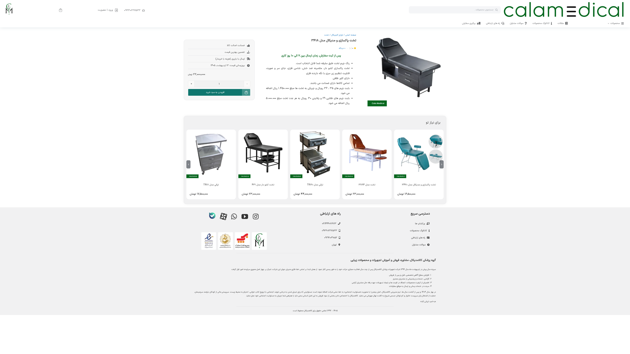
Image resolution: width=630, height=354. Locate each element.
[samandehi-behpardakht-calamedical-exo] (234, 234)
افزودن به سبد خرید (215, 92)
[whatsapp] (234, 216)
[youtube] (244, 216)
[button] (442, 164)
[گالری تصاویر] (407, 68)
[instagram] (255, 216)
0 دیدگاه (342, 48)
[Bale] (212, 215)
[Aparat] (223, 216)
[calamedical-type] (563, 2)
